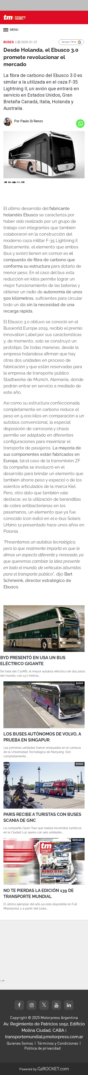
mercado (77, 840)
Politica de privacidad (42, 1048)
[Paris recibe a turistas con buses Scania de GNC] (44, 785)
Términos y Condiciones (57, 1043)
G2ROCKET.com (53, 1068)
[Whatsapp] (80, 123)
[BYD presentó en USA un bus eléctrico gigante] (44, 628)
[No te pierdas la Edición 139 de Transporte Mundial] (44, 861)
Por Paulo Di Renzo (28, 121)
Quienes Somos (20, 1043)
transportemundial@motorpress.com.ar (44, 1036)
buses (8, 42)
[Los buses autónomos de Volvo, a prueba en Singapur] (44, 704)
